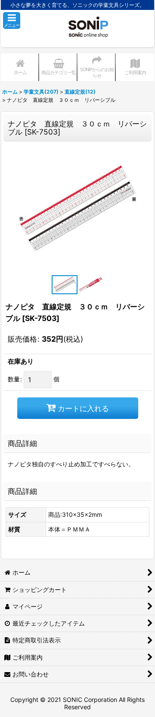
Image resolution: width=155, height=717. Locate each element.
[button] (11, 20)
